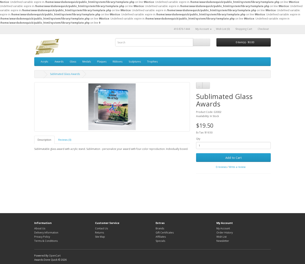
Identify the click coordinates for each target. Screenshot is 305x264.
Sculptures (135, 61)
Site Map (100, 236)
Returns (99, 232)
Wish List (221, 236)
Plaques (101, 61)
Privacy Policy (42, 236)
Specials (160, 241)
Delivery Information (46, 232)
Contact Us (101, 228)
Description (44, 140)
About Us (39, 228)
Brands (160, 228)
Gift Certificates (165, 232)
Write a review (237, 167)
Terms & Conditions (46, 241)
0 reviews (221, 167)
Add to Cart (233, 157)
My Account (223, 228)
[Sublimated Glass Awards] (112, 107)
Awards (59, 61)
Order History (224, 232)
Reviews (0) (64, 140)
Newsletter (222, 241)
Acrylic (44, 61)
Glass (73, 61)
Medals (86, 61)
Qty (198, 139)
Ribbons (117, 61)
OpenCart (55, 255)
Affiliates (161, 236)
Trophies (152, 61)
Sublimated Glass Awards (65, 74)
